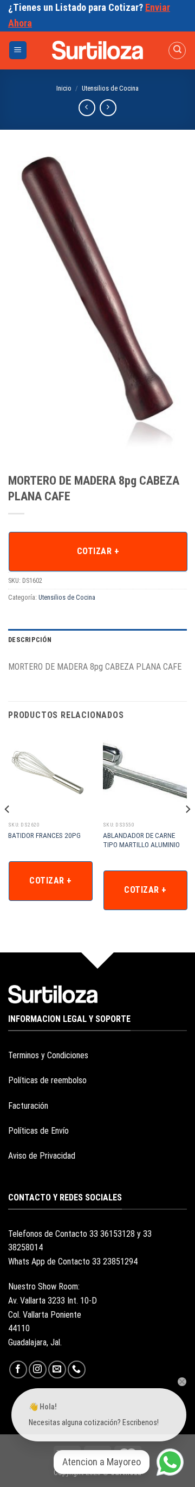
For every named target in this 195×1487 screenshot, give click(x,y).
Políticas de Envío (38, 1131)
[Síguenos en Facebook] (18, 1369)
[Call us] (77, 1369)
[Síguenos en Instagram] (38, 1369)
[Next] (187, 831)
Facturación (28, 1106)
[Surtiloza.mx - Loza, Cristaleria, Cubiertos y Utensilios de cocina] (98, 50)
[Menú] (18, 50)
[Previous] (7, 831)
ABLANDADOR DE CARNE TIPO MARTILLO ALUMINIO (141, 840)
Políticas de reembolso (47, 1080)
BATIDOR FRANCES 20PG (44, 835)
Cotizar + (98, 551)
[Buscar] (177, 50)
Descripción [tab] (29, 640)
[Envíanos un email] (57, 1369)
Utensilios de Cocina (110, 88)
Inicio (64, 88)
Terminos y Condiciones (48, 1055)
